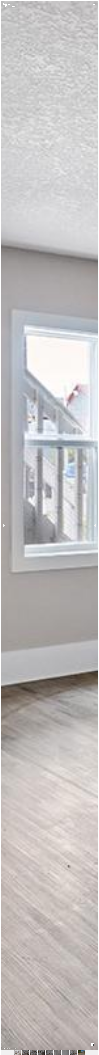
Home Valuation (58, 5)
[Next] (94, 525)
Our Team (68, 5)
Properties (76, 5)
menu (91, 5)
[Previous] (4, 525)
